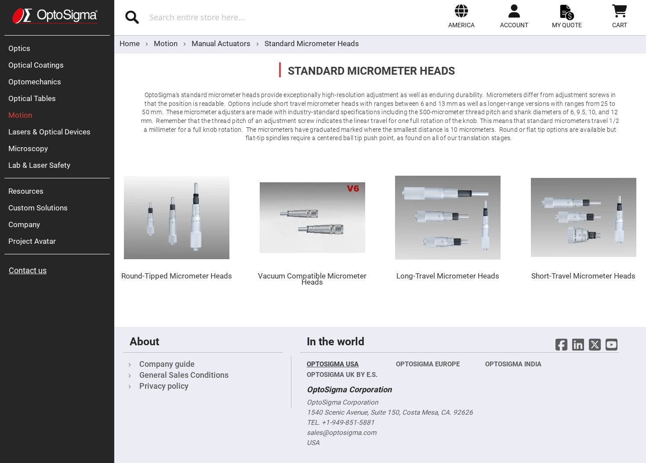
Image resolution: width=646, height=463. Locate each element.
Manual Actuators (222, 43)
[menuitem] (59, 48)
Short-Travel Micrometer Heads (583, 275)
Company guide (167, 364)
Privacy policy (164, 386)
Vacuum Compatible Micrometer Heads (312, 278)
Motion (166, 43)
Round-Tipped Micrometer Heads (176, 275)
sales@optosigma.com (341, 433)
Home (131, 43)
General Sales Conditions (184, 375)
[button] (461, 16)
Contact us (28, 270)
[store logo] (55, 15)
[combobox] (216, 17)
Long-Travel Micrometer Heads (447, 275)
